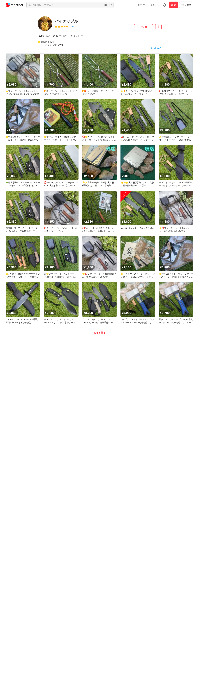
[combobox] (69, 5)
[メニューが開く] (158, 26)
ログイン (142, 4)
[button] (105, 5)
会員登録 (154, 4)
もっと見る (99, 332)
